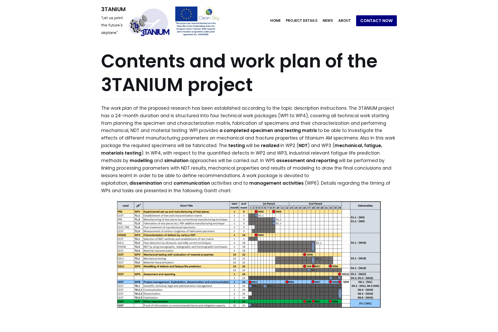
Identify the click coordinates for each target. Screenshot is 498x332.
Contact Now (376, 21)
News (328, 20)
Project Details (301, 20)
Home (275, 20)
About (344, 20)
